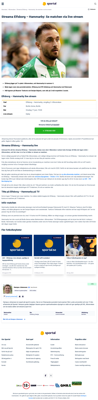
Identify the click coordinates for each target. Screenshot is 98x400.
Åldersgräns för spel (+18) (33, 348)
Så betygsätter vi (6, 359)
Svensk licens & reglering (33, 359)
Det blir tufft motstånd (42, 258)
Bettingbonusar (79, 355)
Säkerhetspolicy (55, 352)
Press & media (55, 359)
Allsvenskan (12, 10)
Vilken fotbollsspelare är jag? (77, 258)
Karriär (4, 365)
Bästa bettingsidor (80, 352)
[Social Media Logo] (45, 375)
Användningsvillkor (56, 348)
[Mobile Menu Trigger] (3, 4)
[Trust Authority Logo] (33, 385)
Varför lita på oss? (7, 352)
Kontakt (4, 362)
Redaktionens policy (7, 355)
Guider (52, 345)
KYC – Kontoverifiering (57, 355)
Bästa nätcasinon (80, 345)
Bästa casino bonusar (81, 348)
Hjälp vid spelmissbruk (32, 352)
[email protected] (11, 296)
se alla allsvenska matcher (70, 174)
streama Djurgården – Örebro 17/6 (47, 177)
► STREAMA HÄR (49, 131)
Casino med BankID (81, 362)
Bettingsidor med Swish (82, 359)
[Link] (17, 245)
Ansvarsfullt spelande (32, 345)
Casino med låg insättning (82, 365)
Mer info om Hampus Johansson (13, 319)
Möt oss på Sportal (7, 348)
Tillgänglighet (54, 362)
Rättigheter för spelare (32, 355)
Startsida (4, 10)
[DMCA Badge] (19, 385)
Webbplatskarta (55, 365)
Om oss (4, 345)
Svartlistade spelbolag (32, 362)
